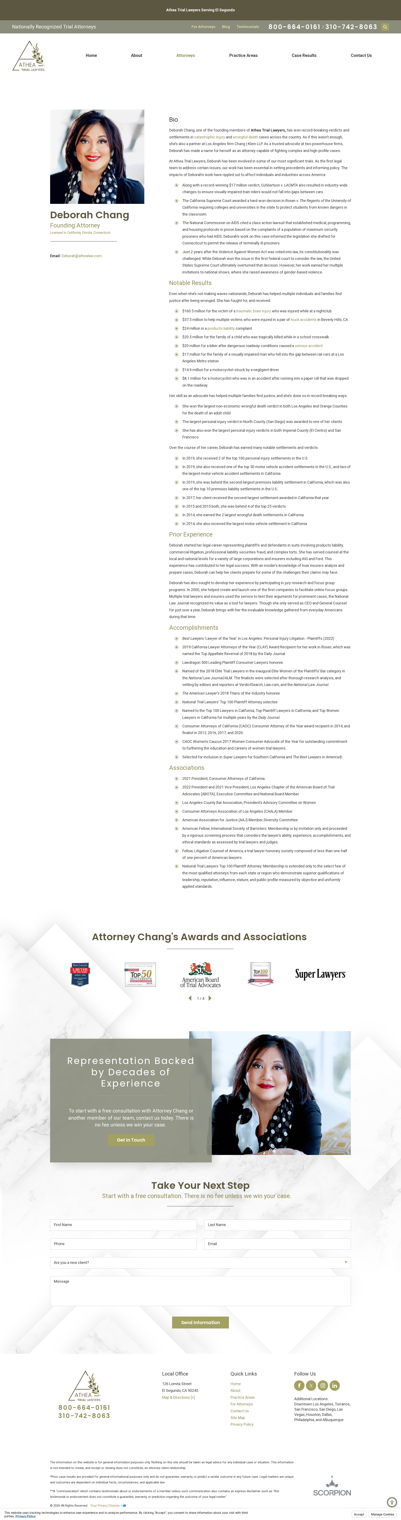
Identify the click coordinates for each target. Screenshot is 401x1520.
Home (91, 55)
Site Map (238, 1417)
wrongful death (245, 137)
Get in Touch (131, 1140)
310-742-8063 (351, 27)
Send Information (200, 1322)
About (136, 55)
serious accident (309, 346)
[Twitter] (311, 1385)
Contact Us (361, 55)
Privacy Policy (242, 1424)
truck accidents (304, 319)
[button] (392, 1502)
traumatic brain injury (253, 311)
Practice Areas (243, 55)
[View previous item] (190, 998)
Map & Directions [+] (178, 1397)
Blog (226, 26)
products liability (221, 328)
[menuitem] (91, 55)
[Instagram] (323, 1385)
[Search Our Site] (385, 27)
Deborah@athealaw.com (82, 256)
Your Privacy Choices (105, 1505)
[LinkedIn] (335, 1385)
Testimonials (247, 26)
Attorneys (185, 55)
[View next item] (210, 998)
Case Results (304, 55)
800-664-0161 (294, 27)
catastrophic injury (209, 137)
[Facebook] (299, 1385)
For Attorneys (203, 26)
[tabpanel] (260, 502)
